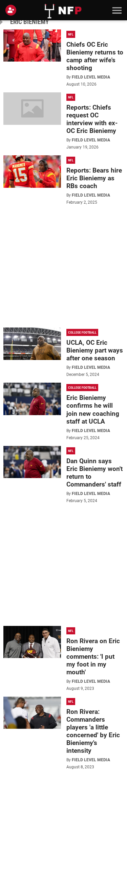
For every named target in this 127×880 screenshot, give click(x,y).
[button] (116, 10)
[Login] (12, 10)
